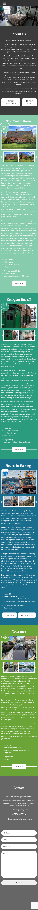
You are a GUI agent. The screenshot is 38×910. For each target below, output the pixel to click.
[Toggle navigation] (4, 3)
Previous (2, 157)
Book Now (19, 283)
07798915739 (19, 814)
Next (36, 157)
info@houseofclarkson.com (19, 819)
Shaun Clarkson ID (10, 102)
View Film (30, 102)
